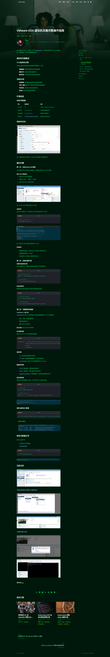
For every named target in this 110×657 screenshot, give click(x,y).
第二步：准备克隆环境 (86, 67)
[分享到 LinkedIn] (39, 592)
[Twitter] (30, 45)
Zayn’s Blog (21, 2)
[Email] (26, 45)
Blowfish (87, 653)
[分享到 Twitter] (36, 592)
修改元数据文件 (82, 74)
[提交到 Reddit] (51, 592)
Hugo (84, 653)
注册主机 (80, 76)
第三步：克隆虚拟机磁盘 (86, 69)
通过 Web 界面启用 (86, 62)
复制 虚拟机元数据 (84, 71)
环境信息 (80, 53)
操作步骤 (80, 55)
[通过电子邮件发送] (48, 592)
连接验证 (83, 64)
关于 (68, 2)
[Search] (88, 2)
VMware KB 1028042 (28, 327)
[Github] (28, 45)
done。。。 (81, 78)
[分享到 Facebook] (54, 592)
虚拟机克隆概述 (82, 51)
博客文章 (19, 28)
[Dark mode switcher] (91, 2)
